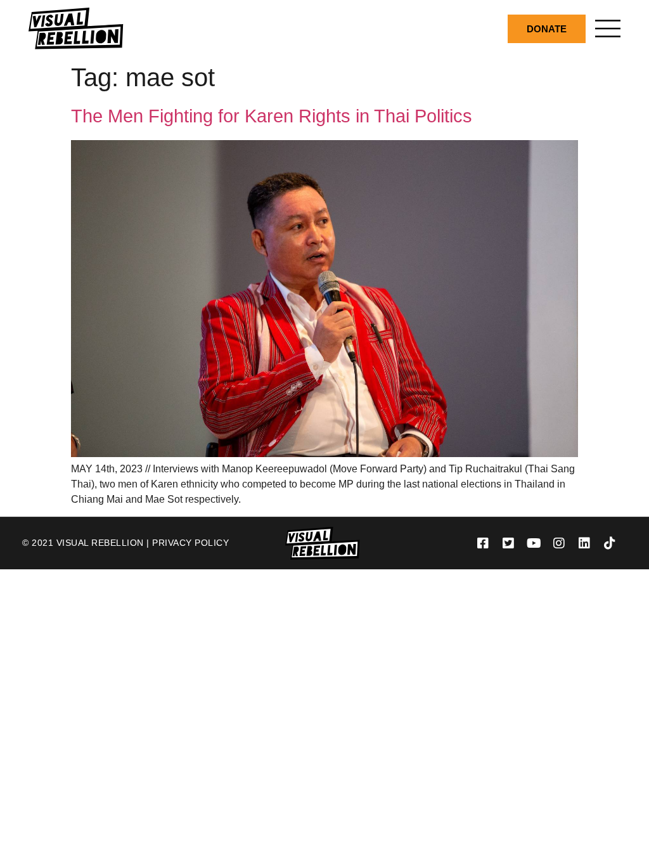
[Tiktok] (609, 543)
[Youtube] (533, 543)
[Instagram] (559, 543)
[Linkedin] (584, 543)
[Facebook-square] (483, 543)
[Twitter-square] (508, 543)
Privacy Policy (190, 543)
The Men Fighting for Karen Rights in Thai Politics (271, 116)
